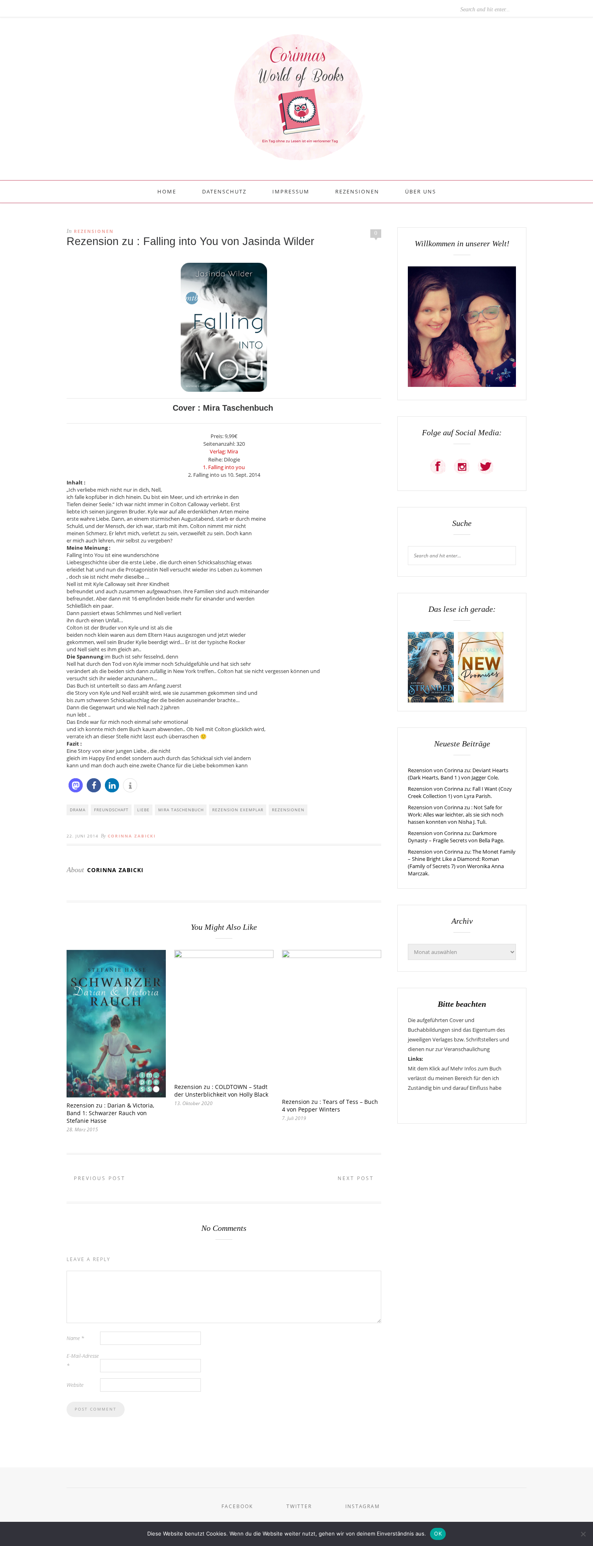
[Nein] (583, 1534)
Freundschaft (111, 809)
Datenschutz (224, 191)
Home (166, 191)
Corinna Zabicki (132, 836)
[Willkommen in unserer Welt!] (462, 385)
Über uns (420, 191)
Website (75, 1384)
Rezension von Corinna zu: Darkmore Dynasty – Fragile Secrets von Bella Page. (456, 836)
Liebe (143, 809)
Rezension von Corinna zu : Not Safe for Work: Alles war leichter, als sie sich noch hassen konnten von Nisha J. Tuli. (455, 814)
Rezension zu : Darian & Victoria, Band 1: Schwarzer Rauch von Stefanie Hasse (110, 1112)
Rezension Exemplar (237, 809)
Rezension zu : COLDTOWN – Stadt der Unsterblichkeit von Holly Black (221, 1090)
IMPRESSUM (290, 191)
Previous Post (98, 1178)
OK (438, 1533)
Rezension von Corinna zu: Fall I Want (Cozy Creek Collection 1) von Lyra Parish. (460, 792)
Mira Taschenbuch (181, 809)
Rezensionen (357, 191)
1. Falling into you (224, 467)
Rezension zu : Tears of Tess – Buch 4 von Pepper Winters (330, 1105)
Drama (78, 809)
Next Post (357, 1178)
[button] (76, 785)
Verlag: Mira (224, 451)
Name (75, 1338)
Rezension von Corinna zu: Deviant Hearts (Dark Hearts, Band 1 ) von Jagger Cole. (458, 774)
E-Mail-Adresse (83, 1360)
